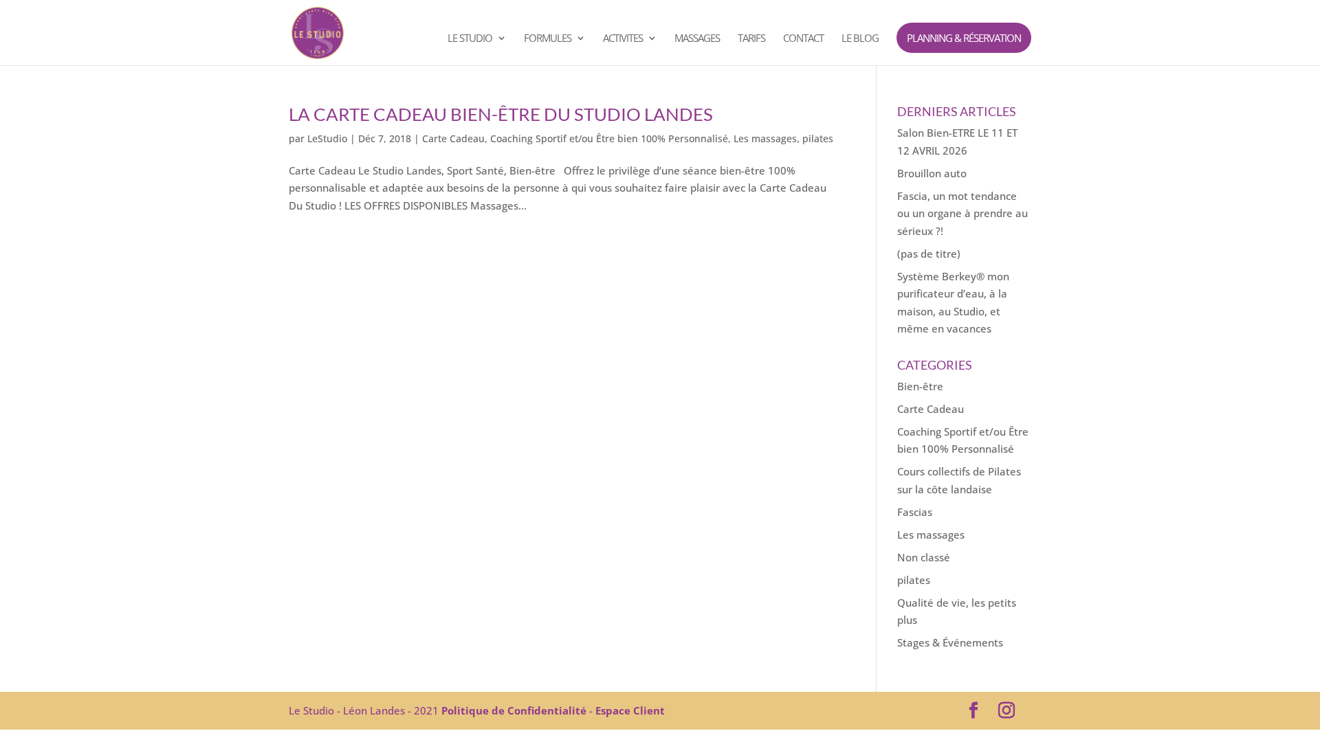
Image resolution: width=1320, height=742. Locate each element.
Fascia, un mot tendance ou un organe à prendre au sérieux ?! (962, 213)
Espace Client (630, 710)
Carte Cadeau (453, 138)
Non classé (923, 557)
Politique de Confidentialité (513, 710)
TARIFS (751, 39)
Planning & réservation (964, 38)
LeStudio (327, 138)
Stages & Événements (950, 642)
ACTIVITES (623, 39)
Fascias (914, 512)
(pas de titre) (928, 253)
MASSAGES (697, 39)
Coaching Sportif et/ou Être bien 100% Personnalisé (609, 138)
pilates (817, 138)
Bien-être (920, 386)
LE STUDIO (470, 39)
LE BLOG (860, 39)
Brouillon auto (932, 173)
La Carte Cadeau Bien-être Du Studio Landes (501, 114)
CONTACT (803, 39)
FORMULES (547, 39)
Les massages (765, 138)
